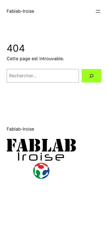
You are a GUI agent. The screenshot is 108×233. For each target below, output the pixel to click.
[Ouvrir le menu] (98, 11)
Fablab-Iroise (20, 11)
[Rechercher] (91, 76)
